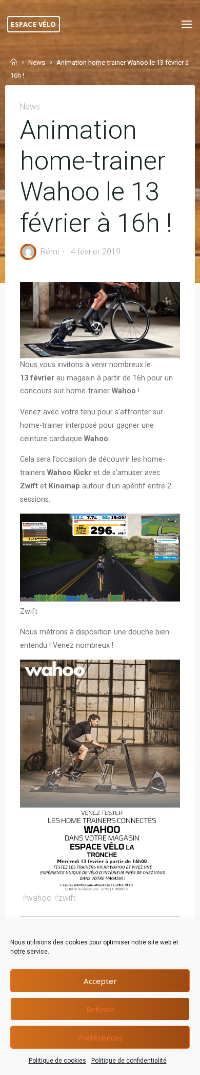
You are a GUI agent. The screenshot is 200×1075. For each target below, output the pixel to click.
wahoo (39, 898)
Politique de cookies (57, 1060)
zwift (66, 898)
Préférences (100, 1037)
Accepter (100, 981)
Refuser (100, 1009)
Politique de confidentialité (129, 1060)
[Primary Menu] (187, 24)
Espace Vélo (33, 24)
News (36, 62)
